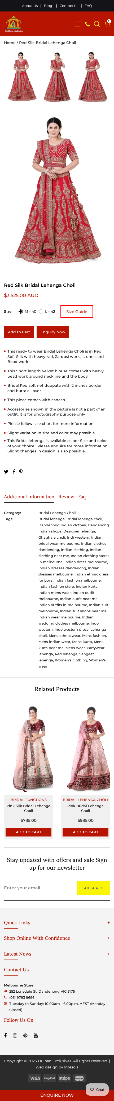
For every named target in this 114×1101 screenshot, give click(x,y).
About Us (30, 5)
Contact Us (69, 5)
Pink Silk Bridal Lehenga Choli (28, 808)
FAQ (88, 5)
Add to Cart (19, 332)
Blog (48, 5)
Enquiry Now (53, 332)
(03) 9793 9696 (21, 997)
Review (66, 497)
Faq (82, 497)
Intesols (71, 1067)
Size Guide (76, 311)
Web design (47, 1067)
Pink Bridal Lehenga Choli (85, 808)
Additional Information (29, 497)
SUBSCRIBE (93, 888)
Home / (11, 42)
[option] (22, 80)
